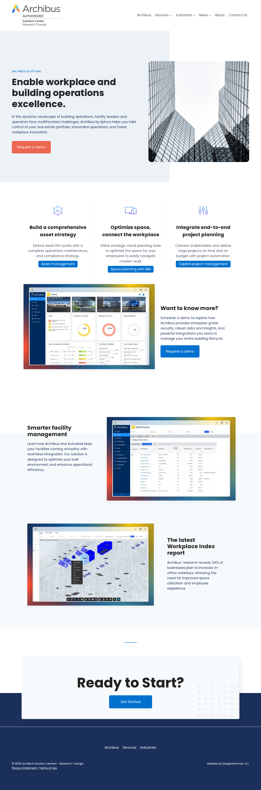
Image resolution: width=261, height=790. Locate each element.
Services (129, 747)
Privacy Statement (24, 768)
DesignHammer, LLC (236, 764)
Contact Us (238, 15)
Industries (148, 747)
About (220, 15)
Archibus (144, 15)
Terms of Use (48, 768)
